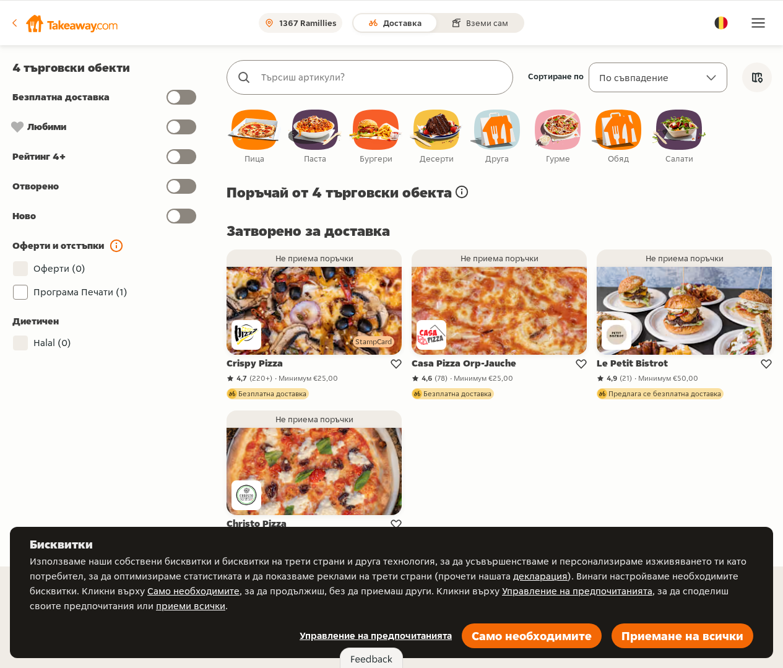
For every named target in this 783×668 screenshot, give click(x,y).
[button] (64, 23)
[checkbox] (254, 137)
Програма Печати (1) (80, 291)
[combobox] (382, 77)
